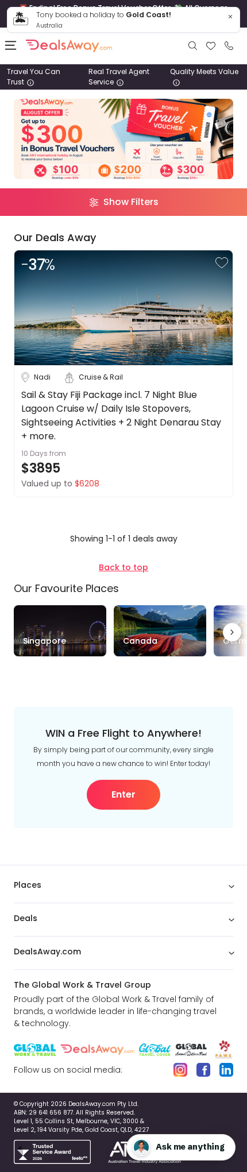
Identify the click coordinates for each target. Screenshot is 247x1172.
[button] (221, 262)
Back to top (123, 567)
